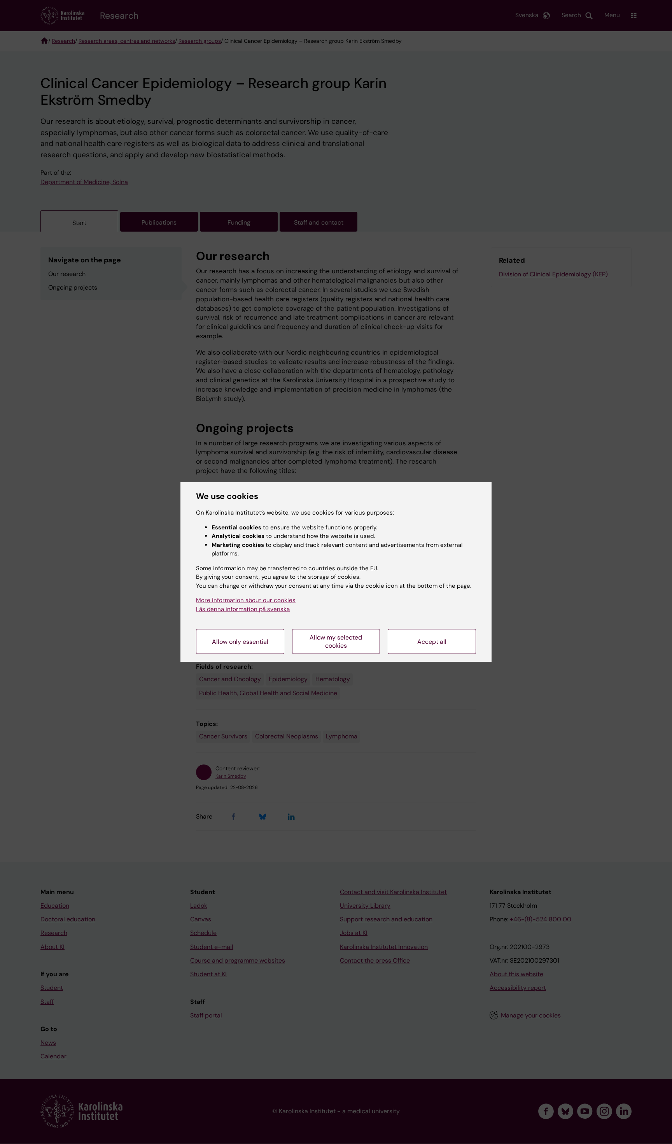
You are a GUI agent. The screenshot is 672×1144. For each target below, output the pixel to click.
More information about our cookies (246, 600)
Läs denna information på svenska (243, 609)
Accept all (431, 642)
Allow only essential (240, 642)
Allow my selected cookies (336, 641)
